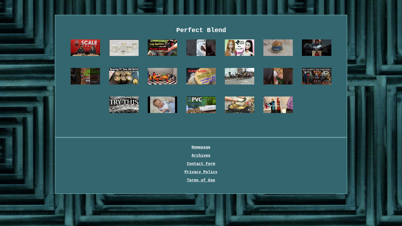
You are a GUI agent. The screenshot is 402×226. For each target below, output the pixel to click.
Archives (201, 155)
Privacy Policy (201, 172)
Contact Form (201, 164)
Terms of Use (201, 180)
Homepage (201, 147)
